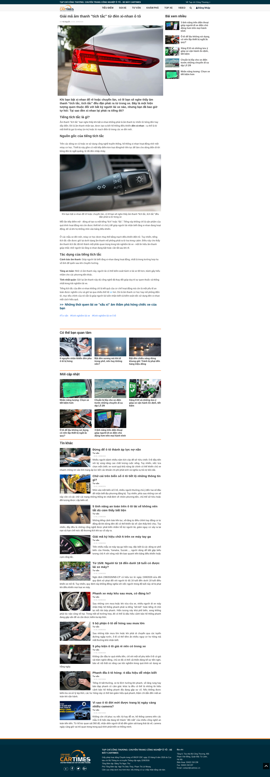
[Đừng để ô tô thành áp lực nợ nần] (75, 457)
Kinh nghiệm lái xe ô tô (104, 315)
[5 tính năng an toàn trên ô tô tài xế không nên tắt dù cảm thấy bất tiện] (75, 514)
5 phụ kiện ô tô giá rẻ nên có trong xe (119, 646)
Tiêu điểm (107, 8)
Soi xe (122, 8)
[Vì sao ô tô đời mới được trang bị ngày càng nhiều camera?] (75, 710)
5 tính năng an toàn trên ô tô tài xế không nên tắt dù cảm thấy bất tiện (125, 508)
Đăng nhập (204, 8)
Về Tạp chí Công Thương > (198, 2)
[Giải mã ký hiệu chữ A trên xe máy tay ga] (75, 544)
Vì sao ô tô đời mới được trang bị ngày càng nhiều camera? (124, 704)
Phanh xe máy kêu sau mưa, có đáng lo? (122, 593)
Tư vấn (136, 8)
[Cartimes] (67, 7)
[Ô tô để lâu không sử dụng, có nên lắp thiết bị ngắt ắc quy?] (76, 418)
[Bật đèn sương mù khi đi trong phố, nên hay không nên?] (110, 347)
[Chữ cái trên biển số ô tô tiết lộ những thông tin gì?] (75, 484)
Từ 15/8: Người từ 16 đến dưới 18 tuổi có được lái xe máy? (126, 565)
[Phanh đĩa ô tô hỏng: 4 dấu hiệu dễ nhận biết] (75, 680)
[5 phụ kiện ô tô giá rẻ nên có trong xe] (75, 654)
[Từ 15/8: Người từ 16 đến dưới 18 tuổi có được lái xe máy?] (75, 571)
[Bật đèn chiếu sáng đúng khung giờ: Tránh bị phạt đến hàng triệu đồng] (145, 347)
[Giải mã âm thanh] (110, 60)
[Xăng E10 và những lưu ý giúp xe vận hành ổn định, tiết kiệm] (145, 388)
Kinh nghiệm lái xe (80, 315)
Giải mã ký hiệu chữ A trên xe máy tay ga (122, 536)
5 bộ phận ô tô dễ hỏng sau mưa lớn (119, 623)
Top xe (168, 8)
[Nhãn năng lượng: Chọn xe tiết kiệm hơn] (76, 388)
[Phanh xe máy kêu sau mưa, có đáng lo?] (75, 601)
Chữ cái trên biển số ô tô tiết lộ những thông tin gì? (127, 478)
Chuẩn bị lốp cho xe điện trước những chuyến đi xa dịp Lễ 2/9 (195, 63)
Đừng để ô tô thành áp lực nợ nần (117, 449)
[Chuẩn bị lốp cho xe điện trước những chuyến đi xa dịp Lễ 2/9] (110, 388)
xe (111, 292)
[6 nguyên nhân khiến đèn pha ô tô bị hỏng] (76, 347)
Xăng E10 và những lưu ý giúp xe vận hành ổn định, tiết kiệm (194, 51)
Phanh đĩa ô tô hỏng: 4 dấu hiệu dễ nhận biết (125, 672)
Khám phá (152, 8)
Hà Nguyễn (66, 22)
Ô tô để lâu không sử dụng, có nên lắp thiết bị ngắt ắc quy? (195, 39)
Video (181, 8)
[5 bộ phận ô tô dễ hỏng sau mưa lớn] (75, 631)
